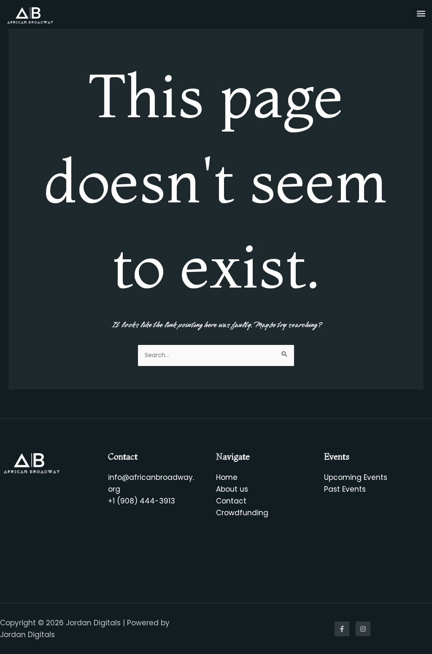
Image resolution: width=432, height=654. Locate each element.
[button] (421, 13)
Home (227, 477)
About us (232, 489)
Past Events (345, 489)
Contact (231, 501)
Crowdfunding (242, 513)
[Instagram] (363, 629)
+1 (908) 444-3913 (141, 501)
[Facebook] (342, 629)
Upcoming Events (355, 477)
